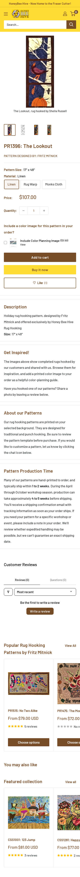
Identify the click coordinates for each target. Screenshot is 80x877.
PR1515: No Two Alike (22, 710)
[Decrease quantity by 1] (23, 211)
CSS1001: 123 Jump (21, 840)
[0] (72, 13)
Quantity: (10, 210)
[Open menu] (6, 13)
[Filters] (8, 592)
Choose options (29, 742)
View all (70, 782)
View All (70, 645)
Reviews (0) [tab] (22, 580)
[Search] (71, 24)
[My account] (65, 14)
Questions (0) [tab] (58, 580)
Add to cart (40, 257)
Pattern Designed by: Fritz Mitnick (30, 156)
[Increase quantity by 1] (44, 211)
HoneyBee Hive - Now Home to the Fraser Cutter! (40, 3)
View (23, 244)
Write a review (40, 611)
